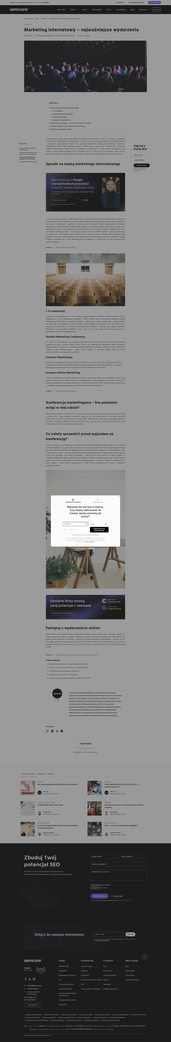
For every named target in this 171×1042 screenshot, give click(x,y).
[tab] (73, 501)
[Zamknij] (119, 497)
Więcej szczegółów (90, 542)
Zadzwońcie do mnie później (99, 529)
